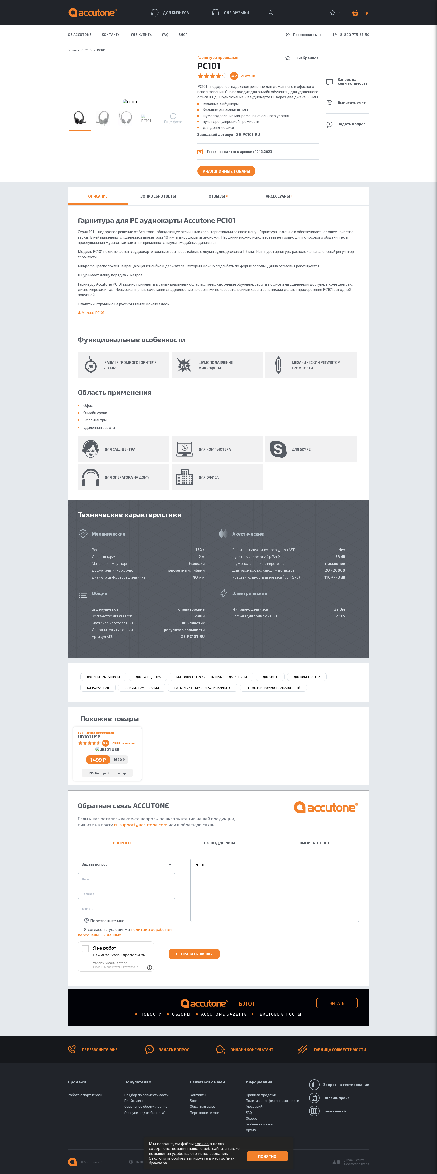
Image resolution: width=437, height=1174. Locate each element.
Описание (98, 196)
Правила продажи (261, 1095)
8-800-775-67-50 (354, 35)
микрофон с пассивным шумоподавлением (211, 677)
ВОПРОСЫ (122, 843)
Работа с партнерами (85, 1095)
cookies (202, 1143)
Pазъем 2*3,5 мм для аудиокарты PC (202, 687)
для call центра (148, 677)
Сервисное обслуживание (146, 1106)
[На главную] (72, 1162)
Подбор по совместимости (146, 1095)
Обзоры (181, 1014)
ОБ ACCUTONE (80, 35)
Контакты (198, 1095)
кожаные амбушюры (103, 677)
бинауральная (98, 687)
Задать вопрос (351, 124)
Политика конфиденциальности (272, 1100)
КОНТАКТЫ (111, 35)
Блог (183, 35)
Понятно (267, 1156)
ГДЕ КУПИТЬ (141, 35)
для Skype (270, 677)
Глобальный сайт (260, 1124)
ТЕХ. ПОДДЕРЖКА (218, 843)
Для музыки (236, 12)
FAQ (165, 35)
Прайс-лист (134, 1100)
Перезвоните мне (307, 35)
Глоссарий (254, 1106)
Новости (151, 1014)
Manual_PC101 (93, 312)
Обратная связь (203, 1106)
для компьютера (307, 677)
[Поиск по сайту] (271, 12)
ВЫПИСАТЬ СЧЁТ (315, 843)
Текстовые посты (279, 1014)
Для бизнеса (176, 12)
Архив (251, 1130)
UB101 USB (89, 736)
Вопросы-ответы (158, 196)
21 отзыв (248, 76)
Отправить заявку (194, 954)
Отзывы (218, 196)
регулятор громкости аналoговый (273, 687)
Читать (337, 1003)
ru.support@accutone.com (140, 824)
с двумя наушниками (142, 687)
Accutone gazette (224, 1014)
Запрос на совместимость (353, 81)
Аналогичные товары (226, 171)
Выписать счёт (352, 102)
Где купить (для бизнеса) (144, 1112)
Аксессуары (279, 196)
